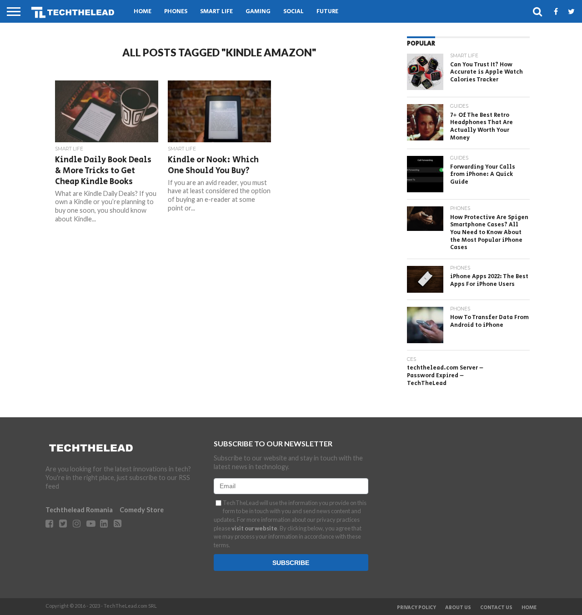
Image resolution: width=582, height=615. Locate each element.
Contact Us (496, 607)
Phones (175, 11)
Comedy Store (142, 510)
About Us (458, 607)
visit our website (254, 528)
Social (293, 11)
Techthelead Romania (79, 510)
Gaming (258, 11)
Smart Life (216, 11)
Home (142, 11)
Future (327, 11)
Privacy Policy (416, 607)
